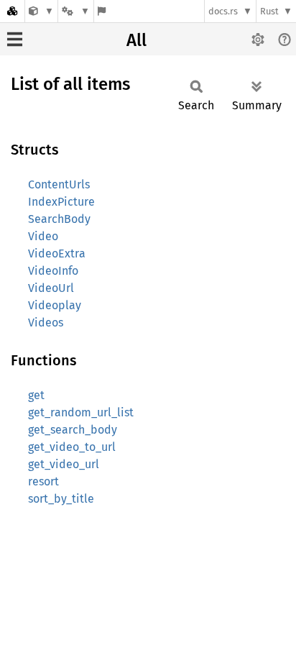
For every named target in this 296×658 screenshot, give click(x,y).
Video (43, 236)
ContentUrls (59, 184)
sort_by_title (61, 499)
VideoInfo (53, 271)
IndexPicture (61, 202)
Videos (45, 322)
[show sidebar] (14, 39)
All (136, 40)
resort (43, 481)
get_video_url (63, 464)
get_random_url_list (81, 412)
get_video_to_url (72, 447)
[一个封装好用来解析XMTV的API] (41, 11)
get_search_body (72, 430)
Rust (269, 11)
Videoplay (54, 305)
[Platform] (75, 11)
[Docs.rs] (12, 11)
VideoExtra (56, 253)
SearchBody (59, 219)
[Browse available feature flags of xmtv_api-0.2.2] (101, 11)
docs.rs (223, 11)
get (36, 395)
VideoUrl (51, 288)
